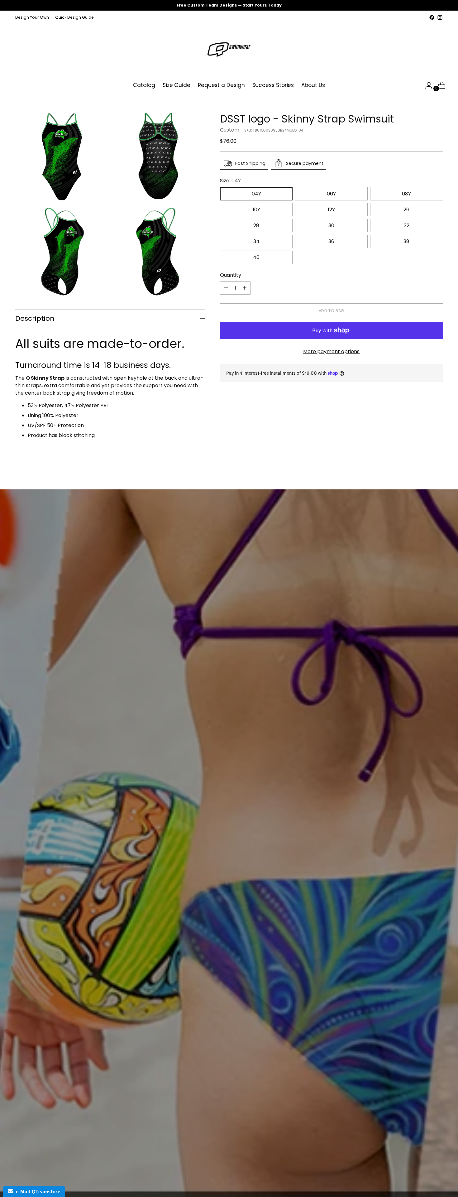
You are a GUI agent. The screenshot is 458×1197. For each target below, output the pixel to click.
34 (256, 241)
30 (331, 225)
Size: (230, 180)
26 (406, 209)
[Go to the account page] (426, 85)
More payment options (331, 351)
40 (256, 257)
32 (406, 225)
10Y (256, 209)
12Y (331, 209)
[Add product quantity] (244, 287)
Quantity (230, 274)
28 (256, 225)
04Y (256, 193)
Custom (229, 129)
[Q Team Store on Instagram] (440, 17)
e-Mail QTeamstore (36, 1191)
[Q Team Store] (229, 48)
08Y (406, 193)
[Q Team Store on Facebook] (432, 17)
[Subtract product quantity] (225, 287)
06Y (331, 193)
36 (331, 241)
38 (406, 241)
